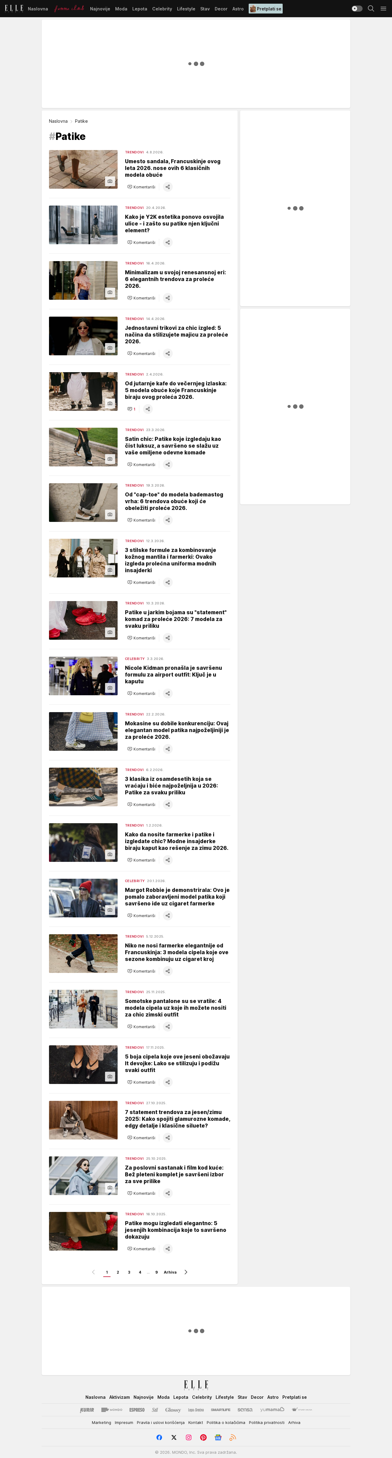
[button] (141, 187)
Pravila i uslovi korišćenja (161, 1422)
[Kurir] (87, 1410)
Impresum (124, 1422)
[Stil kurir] (155, 1410)
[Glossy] (173, 1410)
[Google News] (218, 1437)
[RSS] (233, 1437)
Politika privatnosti (267, 1422)
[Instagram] (189, 1437)
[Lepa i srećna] (196, 1410)
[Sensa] (245, 1410)
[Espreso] (137, 1410)
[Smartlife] (220, 1410)
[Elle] (14, 8)
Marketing (101, 1422)
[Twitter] (174, 1437)
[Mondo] (111, 1410)
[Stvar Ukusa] (302, 1410)
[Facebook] (159, 1437)
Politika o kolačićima (226, 1422)
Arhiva (170, 1272)
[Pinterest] (203, 1437)
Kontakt (195, 1422)
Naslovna (58, 121)
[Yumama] (272, 1410)
